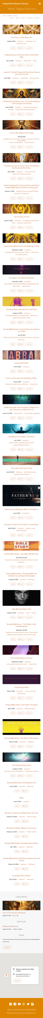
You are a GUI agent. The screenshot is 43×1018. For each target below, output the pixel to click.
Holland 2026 (27, 61)
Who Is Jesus (34, 252)
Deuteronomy (29, 771)
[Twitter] (28, 1004)
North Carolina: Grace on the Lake (18, 384)
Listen (30, 48)
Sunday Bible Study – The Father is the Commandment (21, 625)
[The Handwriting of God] (21, 760)
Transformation (18, 142)
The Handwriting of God (21, 765)
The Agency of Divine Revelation (21, 278)
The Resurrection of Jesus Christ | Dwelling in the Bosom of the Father (21, 167)
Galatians (16, 474)
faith (25, 472)
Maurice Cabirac (27, 191)
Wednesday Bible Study (10, 926)
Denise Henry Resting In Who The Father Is (21, 509)
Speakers (29, 18)
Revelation (27, 109)
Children (11, 442)
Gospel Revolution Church (15, 3)
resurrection (28, 171)
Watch (21, 48)
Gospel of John (19, 109)
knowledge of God (23, 442)
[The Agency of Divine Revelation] (21, 273)
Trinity (13, 223)
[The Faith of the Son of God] (21, 464)
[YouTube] (19, 1004)
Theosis (11, 142)
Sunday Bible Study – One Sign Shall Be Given (21, 554)
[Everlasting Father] (21, 683)
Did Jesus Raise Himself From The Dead (21, 309)
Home (4, 15)
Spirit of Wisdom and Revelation (26, 284)
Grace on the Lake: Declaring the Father (21, 378)
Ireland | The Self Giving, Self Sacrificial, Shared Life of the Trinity (21, 73)
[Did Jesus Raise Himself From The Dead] (21, 305)
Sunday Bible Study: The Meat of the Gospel (21, 738)
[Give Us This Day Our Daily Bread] (21, 909)
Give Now (7, 947)
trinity (33, 171)
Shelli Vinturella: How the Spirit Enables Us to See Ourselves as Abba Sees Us (21, 408)
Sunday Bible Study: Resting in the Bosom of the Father (21, 859)
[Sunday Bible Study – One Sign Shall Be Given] (21, 549)
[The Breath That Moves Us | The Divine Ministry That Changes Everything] (21, 97)
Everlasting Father (21, 687)
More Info (17, 980)
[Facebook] (10, 1004)
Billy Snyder (7, 337)
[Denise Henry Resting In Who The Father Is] (21, 505)
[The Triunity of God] (21, 212)
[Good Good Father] (21, 358)
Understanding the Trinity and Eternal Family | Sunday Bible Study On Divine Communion (21, 186)
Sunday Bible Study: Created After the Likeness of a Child (21, 330)
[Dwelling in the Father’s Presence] (21, 432)
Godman (27, 252)
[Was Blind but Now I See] (21, 604)
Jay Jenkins (30, 139)
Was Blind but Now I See (21, 609)
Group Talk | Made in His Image (22, 133)
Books (23, 18)
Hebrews (19, 43)
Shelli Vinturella (18, 413)
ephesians (20, 223)
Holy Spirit (26, 107)
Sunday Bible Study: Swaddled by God (21, 782)
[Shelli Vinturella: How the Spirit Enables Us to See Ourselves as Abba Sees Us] (21, 403)
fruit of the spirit (31, 634)
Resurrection (23, 664)
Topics (12, 18)
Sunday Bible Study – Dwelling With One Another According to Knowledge (21, 574)
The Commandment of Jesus (21, 658)
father (15, 15)
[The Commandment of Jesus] (21, 653)
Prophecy (34, 472)
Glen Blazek (22, 337)
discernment (8, 771)
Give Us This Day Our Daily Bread (14, 913)
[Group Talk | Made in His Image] (21, 128)
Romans (32, 109)
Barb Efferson (7, 139)
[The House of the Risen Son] (21, 33)
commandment (18, 634)
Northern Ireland (30, 528)
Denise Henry (26, 513)
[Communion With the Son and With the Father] (21, 241)
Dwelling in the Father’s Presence (21, 437)
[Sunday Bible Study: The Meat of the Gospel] (21, 733)
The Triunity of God (21, 217)
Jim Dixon (36, 139)
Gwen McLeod (24, 560)
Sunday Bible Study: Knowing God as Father (21, 843)
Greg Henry (20, 41)
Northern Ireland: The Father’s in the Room (21, 524)
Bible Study (21, 339)
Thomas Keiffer (21, 141)
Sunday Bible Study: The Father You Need (21, 705)
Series (17, 18)
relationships (36, 413)
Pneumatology (33, 107)
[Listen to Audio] (15, 915)
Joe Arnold (16, 632)
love (22, 771)
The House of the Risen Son (21, 37)
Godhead (32, 220)
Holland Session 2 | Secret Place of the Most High (21, 56)
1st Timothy (18, 254)
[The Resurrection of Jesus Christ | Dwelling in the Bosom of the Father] (21, 161)
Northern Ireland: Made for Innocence (21, 828)
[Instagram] (32, 1004)
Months (37, 18)
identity (30, 413)
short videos (30, 879)
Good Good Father (21, 363)
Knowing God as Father (21, 875)
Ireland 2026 (24, 78)
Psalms (24, 43)
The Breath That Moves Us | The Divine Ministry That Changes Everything (21, 102)
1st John (26, 142)
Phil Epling (35, 191)
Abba (22, 798)
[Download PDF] (17, 915)
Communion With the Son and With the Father (21, 246)
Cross (34, 41)
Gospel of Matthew (19, 445)
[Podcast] (23, 1004)
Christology (29, 41)
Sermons (9, 15)
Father (7, 384)
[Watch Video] (13, 915)
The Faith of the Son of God (21, 468)
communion (17, 193)
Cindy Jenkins (16, 139)
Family (23, 193)
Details (13, 48)
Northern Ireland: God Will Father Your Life (21, 813)
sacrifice (31, 442)
